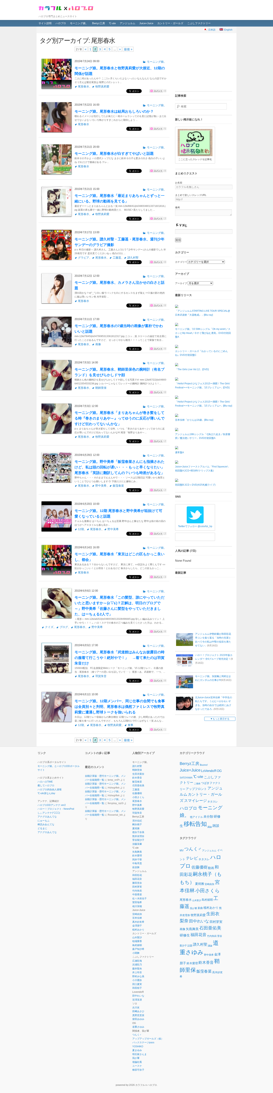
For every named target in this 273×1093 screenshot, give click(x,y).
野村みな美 (138, 976)
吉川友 (135, 1007)
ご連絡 (197, 783)
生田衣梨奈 (138, 774)
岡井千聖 (137, 859)
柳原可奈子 (138, 1069)
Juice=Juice (146, 23)
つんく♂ (136, 1034)
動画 (211, 868)
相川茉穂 (137, 906)
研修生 (185, 935)
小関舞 (135, 953)
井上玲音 (137, 972)
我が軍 (135, 1058)
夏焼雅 (135, 828)
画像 (98, 344)
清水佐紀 (137, 820)
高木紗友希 (138, 921)
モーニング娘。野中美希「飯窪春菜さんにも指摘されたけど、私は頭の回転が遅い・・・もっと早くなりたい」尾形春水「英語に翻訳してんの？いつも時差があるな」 (119, 467)
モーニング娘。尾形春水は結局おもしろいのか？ (114, 111)
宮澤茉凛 (137, 999)
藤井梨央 (137, 968)
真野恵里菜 (138, 1015)
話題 (189, 945)
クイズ (49, 627)
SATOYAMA (186, 777)
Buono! (204, 765)
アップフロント (196, 788)
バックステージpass (143, 1042)
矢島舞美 (137, 851)
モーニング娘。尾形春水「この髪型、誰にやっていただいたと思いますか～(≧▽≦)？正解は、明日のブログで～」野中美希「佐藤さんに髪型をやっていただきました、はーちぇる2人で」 (119, 605)
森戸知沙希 (138, 949)
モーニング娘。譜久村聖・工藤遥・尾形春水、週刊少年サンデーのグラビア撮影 (119, 242)
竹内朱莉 (137, 890)
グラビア (83, 257)
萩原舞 (135, 867)
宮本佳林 (137, 917)
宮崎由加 (137, 914)
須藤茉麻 (137, 844)
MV (182, 850)
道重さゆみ (138, 1027)
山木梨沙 (137, 937)
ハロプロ (61, 23)
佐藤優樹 (137, 793)
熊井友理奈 (138, 836)
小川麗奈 (137, 980)
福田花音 (137, 879)
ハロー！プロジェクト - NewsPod (56, 808)
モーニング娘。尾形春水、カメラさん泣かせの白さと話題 (119, 285)
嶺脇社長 (137, 1062)
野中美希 (101, 485)
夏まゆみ (137, 1050)
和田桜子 (137, 988)
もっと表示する (221, 718)
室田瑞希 (137, 902)
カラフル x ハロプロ (67, 8)
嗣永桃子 (137, 824)
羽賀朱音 (101, 676)
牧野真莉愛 (102, 86)
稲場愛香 (137, 941)
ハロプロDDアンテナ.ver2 (52, 805)
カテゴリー (181, 262)
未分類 (208, 816)
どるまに (42, 828)
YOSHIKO (137, 1046)
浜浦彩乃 (137, 964)
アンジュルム (127, 23)
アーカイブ (181, 283)
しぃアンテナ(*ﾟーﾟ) (49, 812)
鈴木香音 (137, 777)
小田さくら (138, 797)
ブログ (64, 627)
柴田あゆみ (138, 1019)
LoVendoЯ (208, 771)
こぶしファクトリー (199, 23)
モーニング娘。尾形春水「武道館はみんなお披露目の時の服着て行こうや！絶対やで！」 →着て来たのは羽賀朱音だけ (119, 657)
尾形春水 (83, 86)
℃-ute (112, 23)
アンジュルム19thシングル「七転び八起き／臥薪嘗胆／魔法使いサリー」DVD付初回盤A (202, 436)
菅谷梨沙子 (138, 840)
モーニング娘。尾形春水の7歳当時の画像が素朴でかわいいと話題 (119, 328)
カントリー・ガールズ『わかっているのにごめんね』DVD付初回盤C (201, 353)
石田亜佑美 (138, 785)
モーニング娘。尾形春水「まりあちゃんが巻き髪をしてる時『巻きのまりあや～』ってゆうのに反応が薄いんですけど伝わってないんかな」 (119, 418)
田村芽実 (137, 886)
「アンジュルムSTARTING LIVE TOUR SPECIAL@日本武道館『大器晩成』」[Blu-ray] (202, 312)
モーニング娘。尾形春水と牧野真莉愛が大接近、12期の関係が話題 (120, 71)
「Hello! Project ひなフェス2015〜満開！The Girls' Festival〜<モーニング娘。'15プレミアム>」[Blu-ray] (203, 403)
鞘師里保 (101, 387)
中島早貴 (137, 863)
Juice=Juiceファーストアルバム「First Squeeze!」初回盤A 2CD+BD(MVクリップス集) (202, 468)
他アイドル (196, 816)
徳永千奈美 (138, 832)
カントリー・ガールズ (170, 23)
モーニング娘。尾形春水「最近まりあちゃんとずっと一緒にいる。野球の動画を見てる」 (119, 198)
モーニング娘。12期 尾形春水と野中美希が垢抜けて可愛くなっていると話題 (118, 513)
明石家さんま (139, 1054)
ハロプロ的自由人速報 (50, 789)
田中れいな (138, 995)
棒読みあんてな (46, 824)
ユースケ (137, 1065)
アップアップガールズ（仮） (147, 1038)
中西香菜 (137, 894)
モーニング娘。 (79, 23)
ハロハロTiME (45, 781)
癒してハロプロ (46, 785)
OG (219, 771)
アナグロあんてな (47, 816)
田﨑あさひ (138, 1011)
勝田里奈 (137, 883)
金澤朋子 (137, 925)
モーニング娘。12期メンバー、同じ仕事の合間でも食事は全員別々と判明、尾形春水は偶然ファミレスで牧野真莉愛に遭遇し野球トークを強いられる (120, 706)
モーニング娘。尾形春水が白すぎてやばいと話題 (114, 154)
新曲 (200, 908)
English (227, 29)
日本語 (211, 29)
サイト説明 (45, 23)
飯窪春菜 (118, 485)
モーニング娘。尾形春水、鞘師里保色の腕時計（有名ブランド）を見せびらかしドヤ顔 (119, 372)
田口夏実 (137, 984)
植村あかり (138, 929)
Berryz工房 (98, 23)
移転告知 (195, 823)
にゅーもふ (44, 820)
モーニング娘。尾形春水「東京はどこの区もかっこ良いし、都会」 (119, 557)
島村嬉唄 (137, 945)
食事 (130, 725)
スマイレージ (195, 800)
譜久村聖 (132, 257)
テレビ (192, 858)
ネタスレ (212, 801)
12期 (81, 529)
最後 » (128, 49)
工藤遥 (117, 257)
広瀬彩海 (137, 960)
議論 (209, 827)
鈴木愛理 (137, 855)
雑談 (215, 826)
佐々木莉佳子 (139, 898)
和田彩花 (137, 875)
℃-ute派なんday (46, 793)
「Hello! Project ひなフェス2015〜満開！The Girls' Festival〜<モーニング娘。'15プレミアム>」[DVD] (202, 385)
